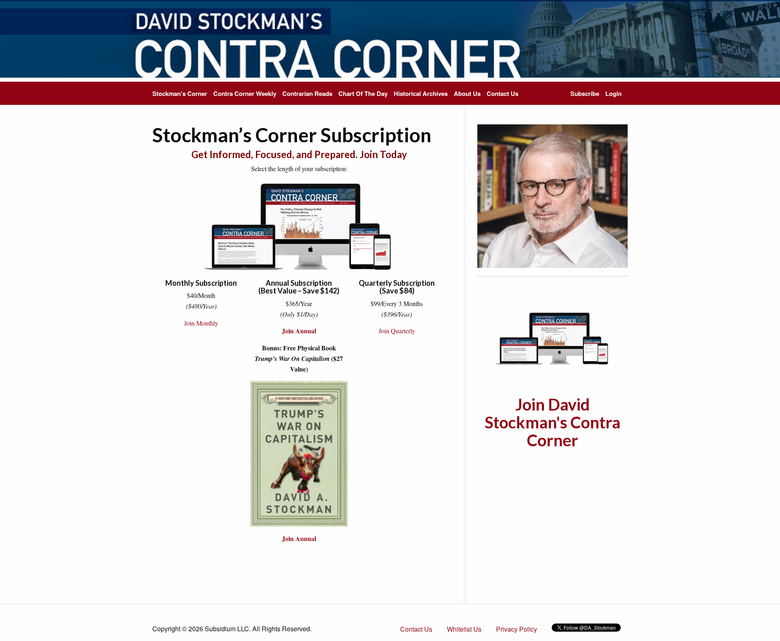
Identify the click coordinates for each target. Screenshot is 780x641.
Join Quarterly (397, 330)
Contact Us (502, 93)
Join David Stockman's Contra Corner (552, 422)
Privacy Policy (516, 629)
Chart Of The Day (363, 93)
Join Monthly (201, 323)
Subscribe (584, 93)
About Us (467, 93)
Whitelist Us (464, 629)
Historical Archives (421, 93)
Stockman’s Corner (179, 93)
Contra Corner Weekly (244, 93)
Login (613, 93)
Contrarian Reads (307, 93)
